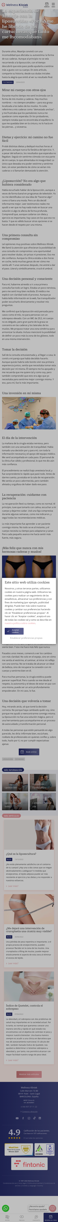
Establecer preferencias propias (26, 637)
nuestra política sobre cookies (20, 623)
